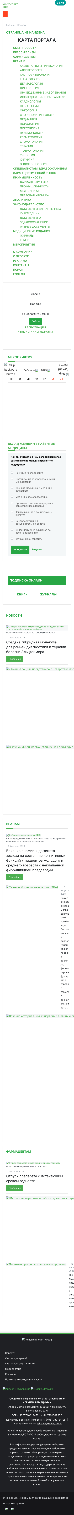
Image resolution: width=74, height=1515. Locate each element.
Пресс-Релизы (24, 52)
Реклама (20, 260)
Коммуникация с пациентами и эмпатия (33, 513)
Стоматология (31, 141)
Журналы (27, 235)
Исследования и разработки (42, 97)
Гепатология (30, 79)
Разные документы (35, 226)
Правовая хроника (34, 195)
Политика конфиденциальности (23, 1379)
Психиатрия (29, 124)
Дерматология (31, 83)
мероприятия (20, 357)
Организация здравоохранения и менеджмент (35, 480)
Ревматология (31, 137)
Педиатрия (28, 119)
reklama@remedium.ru (49, 1423)
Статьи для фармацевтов (20, 1363)
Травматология (32, 150)
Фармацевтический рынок (34, 173)
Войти (60, 2)
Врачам (19, 61)
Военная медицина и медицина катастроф (33, 489)
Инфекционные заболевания (43, 92)
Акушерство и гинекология (41, 65)
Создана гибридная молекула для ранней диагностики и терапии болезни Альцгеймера (36, 647)
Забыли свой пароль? (35, 332)
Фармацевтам (24, 56)
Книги (24, 240)
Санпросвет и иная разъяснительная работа (30, 522)
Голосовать (20, 549)
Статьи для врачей (16, 1358)
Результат (38, 549)
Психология (29, 128)
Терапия (26, 146)
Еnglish (19, 274)
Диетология (29, 88)
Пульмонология (32, 132)
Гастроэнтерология (35, 74)
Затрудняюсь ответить (28, 538)
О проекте (21, 256)
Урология (27, 155)
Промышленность (28, 177)
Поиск (18, 269)
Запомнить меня (37, 314)
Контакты (21, 265)
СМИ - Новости (24, 48)
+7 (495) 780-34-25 (54, 1419)
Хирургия (27, 159)
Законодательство (28, 204)
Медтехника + (31, 191)
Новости (14, 615)
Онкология (28, 110)
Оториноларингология (38, 115)
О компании (23, 251)
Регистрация (35, 327)
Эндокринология (33, 164)
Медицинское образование (31, 496)
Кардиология (30, 101)
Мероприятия (24, 244)
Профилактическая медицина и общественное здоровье (34, 504)
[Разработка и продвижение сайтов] (5, 1509)
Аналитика (22, 200)
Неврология (29, 106)
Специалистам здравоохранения (40, 168)
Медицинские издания (31, 231)
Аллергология (31, 70)
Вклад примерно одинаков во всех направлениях (33, 531)
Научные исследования (29, 472)
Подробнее (14, 659)
